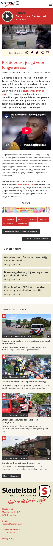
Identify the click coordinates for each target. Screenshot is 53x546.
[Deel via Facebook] (32, 53)
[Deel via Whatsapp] (27, 53)
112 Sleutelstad (9, 219)
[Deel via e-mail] (47, 53)
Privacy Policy (8, 538)
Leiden (21, 219)
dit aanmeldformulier (24, 184)
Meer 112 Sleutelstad (11, 476)
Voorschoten (8, 224)
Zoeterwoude (22, 224)
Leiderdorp (31, 219)
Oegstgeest (43, 219)
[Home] (10, 3)
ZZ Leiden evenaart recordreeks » (37, 239)
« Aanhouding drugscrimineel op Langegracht (21, 231)
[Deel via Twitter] (37, 53)
